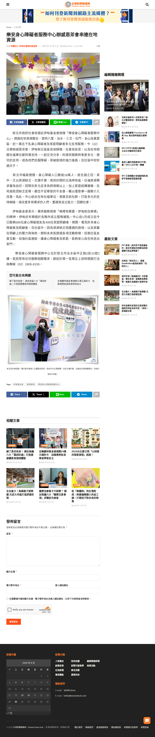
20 (29, 695)
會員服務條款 (102, 727)
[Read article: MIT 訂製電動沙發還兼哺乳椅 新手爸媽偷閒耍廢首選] (111, 180)
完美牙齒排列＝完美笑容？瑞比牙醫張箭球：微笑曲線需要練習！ (135, 120)
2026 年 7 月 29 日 (130, 315)
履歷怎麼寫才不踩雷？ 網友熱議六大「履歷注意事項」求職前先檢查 (53, 494)
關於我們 (78, 727)
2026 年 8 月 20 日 (15, 462)
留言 (9, 533)
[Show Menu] (7, 4)
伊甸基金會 (18, 384)
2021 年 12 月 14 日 (130, 142)
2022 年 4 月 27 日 (130, 182)
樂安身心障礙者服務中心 (49, 384)
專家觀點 (59, 674)
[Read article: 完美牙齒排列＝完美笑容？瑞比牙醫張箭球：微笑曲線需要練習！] (111, 121)
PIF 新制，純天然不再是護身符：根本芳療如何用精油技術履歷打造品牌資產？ (135, 248)
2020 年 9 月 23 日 (130, 169)
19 (22, 695)
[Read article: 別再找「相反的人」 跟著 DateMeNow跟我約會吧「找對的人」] (111, 264)
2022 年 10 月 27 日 (115, 108)
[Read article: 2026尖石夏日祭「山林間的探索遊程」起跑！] (86, 438)
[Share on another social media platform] (96, 122)
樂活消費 (75, 670)
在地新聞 (17, 27)
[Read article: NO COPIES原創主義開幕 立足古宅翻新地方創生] (111, 152)
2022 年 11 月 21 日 (130, 155)
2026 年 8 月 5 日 (129, 270)
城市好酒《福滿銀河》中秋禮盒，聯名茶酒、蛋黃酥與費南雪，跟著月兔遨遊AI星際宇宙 (135, 279)
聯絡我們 (89, 727)
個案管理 (31, 384)
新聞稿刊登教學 (131, 727)
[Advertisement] (53, 407)
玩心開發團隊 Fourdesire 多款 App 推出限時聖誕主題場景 (134, 135)
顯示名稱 (11, 571)
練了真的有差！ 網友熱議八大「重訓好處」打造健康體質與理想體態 (20, 455)
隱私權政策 (116, 727)
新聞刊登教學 (77, 665)
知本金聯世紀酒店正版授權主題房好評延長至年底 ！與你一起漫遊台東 (135, 308)
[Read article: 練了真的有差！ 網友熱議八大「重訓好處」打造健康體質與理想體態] (20, 438)
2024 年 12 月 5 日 (50, 46)
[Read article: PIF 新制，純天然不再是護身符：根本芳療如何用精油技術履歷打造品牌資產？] (111, 249)
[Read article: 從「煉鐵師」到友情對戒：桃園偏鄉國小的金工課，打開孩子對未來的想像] (86, 478)
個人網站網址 (61, 585)
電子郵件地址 (13, 585)
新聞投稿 (145, 727)
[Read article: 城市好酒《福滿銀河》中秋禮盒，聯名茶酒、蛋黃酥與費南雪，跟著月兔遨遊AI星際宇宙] (111, 280)
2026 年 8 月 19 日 (130, 255)
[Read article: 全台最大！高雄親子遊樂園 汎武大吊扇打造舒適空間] (20, 478)
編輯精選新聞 (93, 661)
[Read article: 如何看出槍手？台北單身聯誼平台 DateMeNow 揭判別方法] (126, 95)
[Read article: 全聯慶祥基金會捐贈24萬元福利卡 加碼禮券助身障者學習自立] (53, 438)
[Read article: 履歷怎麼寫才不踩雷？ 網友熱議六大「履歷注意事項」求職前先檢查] (53, 478)
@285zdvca (70, 690)
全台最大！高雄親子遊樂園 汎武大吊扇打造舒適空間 (20, 494)
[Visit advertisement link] (77, 16)
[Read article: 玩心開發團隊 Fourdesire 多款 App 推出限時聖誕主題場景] (111, 136)
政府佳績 (75, 661)
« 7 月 (9, 713)
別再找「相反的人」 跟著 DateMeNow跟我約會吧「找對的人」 (134, 263)
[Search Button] (147, 4)
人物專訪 (59, 661)
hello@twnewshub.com (75, 695)
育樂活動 (91, 665)
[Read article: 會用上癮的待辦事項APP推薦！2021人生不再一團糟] (111, 166)
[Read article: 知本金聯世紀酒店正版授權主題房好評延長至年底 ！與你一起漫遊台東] (111, 309)
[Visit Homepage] (77, 5)
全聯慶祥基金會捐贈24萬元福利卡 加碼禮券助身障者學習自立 (52, 455)
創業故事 (59, 665)
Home (8, 27)
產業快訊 (75, 674)
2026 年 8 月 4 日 (14, 502)
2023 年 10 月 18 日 (130, 127)
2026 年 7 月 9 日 (47, 502)
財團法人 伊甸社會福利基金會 (24, 46)
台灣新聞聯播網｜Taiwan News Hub (28, 727)
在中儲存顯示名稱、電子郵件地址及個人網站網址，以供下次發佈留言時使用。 (50, 599)
